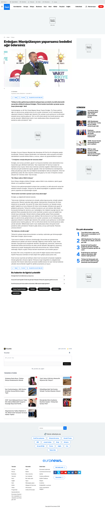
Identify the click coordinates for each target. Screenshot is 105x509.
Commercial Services (45, 471)
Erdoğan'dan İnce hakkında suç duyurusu (22, 275)
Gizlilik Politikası (43, 478)
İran (67, 446)
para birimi (16, 293)
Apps (27, 480)
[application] (38, 68)
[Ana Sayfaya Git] (7, 7)
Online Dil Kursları (30, 489)
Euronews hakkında (44, 469)
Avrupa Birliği (40, 446)
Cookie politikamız (44, 476)
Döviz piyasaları (43, 289)
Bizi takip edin (29, 478)
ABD (38, 442)
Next (50, 6)
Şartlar (41, 474)
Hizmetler (28, 466)
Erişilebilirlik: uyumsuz (45, 485)
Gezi (45, 6)
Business (39, 6)
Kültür (55, 6)
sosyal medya (47, 442)
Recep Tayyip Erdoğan (19, 289)
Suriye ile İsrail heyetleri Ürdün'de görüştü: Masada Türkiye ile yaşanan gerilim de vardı (34, 279)
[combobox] (61, 2)
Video (13, 487)
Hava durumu (29, 474)
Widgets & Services (31, 485)
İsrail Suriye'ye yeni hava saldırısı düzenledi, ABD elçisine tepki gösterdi (30, 283)
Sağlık (68, 6)
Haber (8, 37)
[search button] (52, 2)
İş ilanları (41, 483)
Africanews (28, 487)
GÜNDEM (80, 107)
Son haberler (17, 6)
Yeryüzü (61, 6)
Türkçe (4, 2)
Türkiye (33, 289)
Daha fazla (42, 466)
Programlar (14, 489)
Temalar (13, 466)
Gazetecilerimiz (15, 492)
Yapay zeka (52, 450)
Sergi (57, 442)
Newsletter (59, 477)
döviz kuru (56, 289)
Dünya (32, 6)
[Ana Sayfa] (4, 37)
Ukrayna (66, 442)
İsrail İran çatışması (38, 438)
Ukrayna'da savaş (54, 438)
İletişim (41, 480)
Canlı (101, 6)
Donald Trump (68, 438)
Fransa (51, 446)
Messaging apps (30, 483)
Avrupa (25, 6)
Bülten (27, 471)
